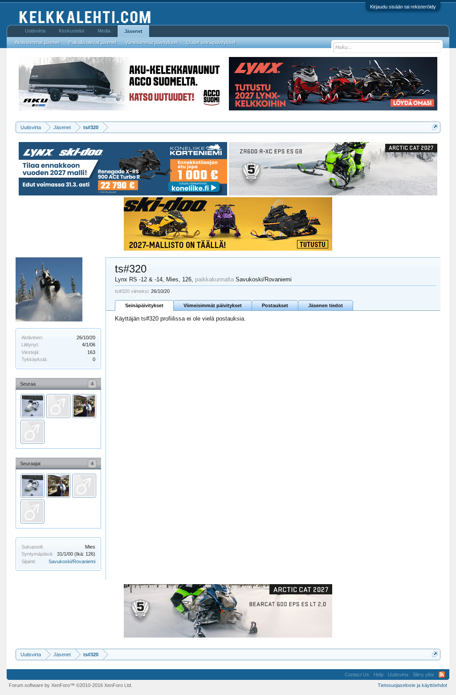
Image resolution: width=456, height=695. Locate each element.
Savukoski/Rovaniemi (72, 561)
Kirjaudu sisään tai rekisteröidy (403, 6)
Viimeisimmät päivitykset (212, 305)
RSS (442, 674)
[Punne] (58, 406)
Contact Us (357, 674)
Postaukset (275, 305)
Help (378, 674)
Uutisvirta (35, 30)
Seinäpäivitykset (144, 305)
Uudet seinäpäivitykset (211, 42)
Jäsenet (133, 31)
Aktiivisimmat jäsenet (37, 42)
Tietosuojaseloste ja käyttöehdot (412, 685)
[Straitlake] (32, 432)
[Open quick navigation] (435, 127)
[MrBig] (84, 406)
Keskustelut (71, 30)
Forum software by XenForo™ (70, 685)
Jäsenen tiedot (325, 305)
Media (104, 30)
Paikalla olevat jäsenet (92, 42)
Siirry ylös (423, 674)
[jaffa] (32, 406)
